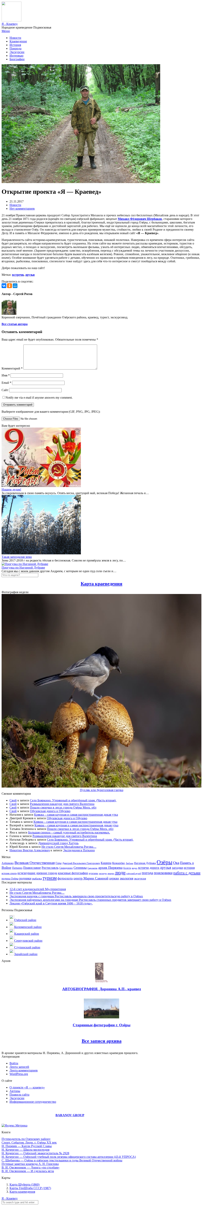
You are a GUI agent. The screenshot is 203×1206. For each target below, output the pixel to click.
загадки (177, 868)
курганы (93, 873)
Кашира (106, 863)
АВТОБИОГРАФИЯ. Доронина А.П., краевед (101, 989)
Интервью (16, 55)
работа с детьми (186, 873)
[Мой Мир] (15, 285)
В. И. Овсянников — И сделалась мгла (28, 1171)
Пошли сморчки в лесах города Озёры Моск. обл (63, 807)
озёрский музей (133, 873)
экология (126, 878)
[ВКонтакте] (4, 285)
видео (134, 868)
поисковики (163, 873)
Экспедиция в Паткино (79, 850)
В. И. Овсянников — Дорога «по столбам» (30, 1167)
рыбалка (37, 878)
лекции (110, 873)
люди (120, 872)
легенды (103, 873)
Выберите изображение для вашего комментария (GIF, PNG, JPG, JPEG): (51, 411)
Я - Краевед (9, 24)
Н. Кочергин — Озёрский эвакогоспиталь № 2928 (35, 1153)
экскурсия (140, 878)
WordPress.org (19, 1074)
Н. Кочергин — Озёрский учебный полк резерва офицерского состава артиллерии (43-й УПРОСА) (69, 1156)
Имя (6, 375)
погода (147, 873)
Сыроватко (92, 868)
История (15, 45)
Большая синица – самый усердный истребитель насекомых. (69, 832)
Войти (14, 1063)
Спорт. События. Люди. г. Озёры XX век (29, 1142)
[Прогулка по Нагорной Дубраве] (25, 564)
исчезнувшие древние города (37, 873)
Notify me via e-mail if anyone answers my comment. (39, 397)
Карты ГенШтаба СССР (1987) (30, 1188)
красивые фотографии (73, 873)
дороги (154, 868)
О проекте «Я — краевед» (27, 1087)
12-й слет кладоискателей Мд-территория (38, 889)
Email (6, 382)
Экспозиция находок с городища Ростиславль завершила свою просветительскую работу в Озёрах (76, 896)
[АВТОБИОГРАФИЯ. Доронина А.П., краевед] (101, 981)
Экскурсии (17, 52)
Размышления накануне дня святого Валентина (62, 804)
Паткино (17, 867)
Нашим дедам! (11, 489)
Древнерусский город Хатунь (58, 843)
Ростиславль (50, 867)
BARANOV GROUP (70, 1115)
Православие (32, 867)
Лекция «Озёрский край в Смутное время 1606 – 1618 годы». (51, 903)
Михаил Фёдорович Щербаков (140, 219)
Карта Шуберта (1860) (24, 1184)
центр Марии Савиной (91, 878)
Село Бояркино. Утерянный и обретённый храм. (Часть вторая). (73, 800)
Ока (176, 863)
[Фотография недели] (101, 786)
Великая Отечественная (34, 862)
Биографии (17, 59)
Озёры (164, 862)
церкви (114, 878)
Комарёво (118, 863)
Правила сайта (19, 1094)
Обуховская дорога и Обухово (50, 811)
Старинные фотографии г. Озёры (101, 1025)
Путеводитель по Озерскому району (26, 1139)
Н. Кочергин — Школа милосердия (25, 1149)
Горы (58, 863)
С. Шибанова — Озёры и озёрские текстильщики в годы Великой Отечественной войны (62, 1160)
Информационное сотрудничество (33, 1101)
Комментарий (12, 368)
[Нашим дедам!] (41, 486)
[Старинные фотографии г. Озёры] (101, 1017)
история (189, 868)
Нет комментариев (22, 208)
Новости (15, 37)
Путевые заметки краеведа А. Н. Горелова (30, 1164)
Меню (6, 31)
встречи (18, 274)
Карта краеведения (101, 583)
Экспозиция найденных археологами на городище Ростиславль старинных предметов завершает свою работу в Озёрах (90, 899)
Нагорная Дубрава (145, 863)
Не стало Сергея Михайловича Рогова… (68, 846)
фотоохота (65, 878)
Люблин (129, 863)
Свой (13, 800)
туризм (50, 877)
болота (127, 867)
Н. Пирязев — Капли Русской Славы (27, 1146)
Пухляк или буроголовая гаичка (101, 790)
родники (25, 878)
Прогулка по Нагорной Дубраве (23, 567)
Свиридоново (66, 868)
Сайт (5, 390)
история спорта (9, 873)
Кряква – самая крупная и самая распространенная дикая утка (76, 814)
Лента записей (19, 1066)
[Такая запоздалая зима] (41, 553)
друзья (30, 274)
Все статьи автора (15, 324)
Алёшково (8, 863)
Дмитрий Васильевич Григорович (81, 863)
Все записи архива (102, 1041)
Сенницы (80, 868)
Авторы (15, 1091)
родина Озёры (10, 878)
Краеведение (18, 41)
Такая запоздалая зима (17, 557)
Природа (15, 48)
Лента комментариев (24, 1070)
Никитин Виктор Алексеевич (30, 850)
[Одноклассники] (9, 285)
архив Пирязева (110, 868)
